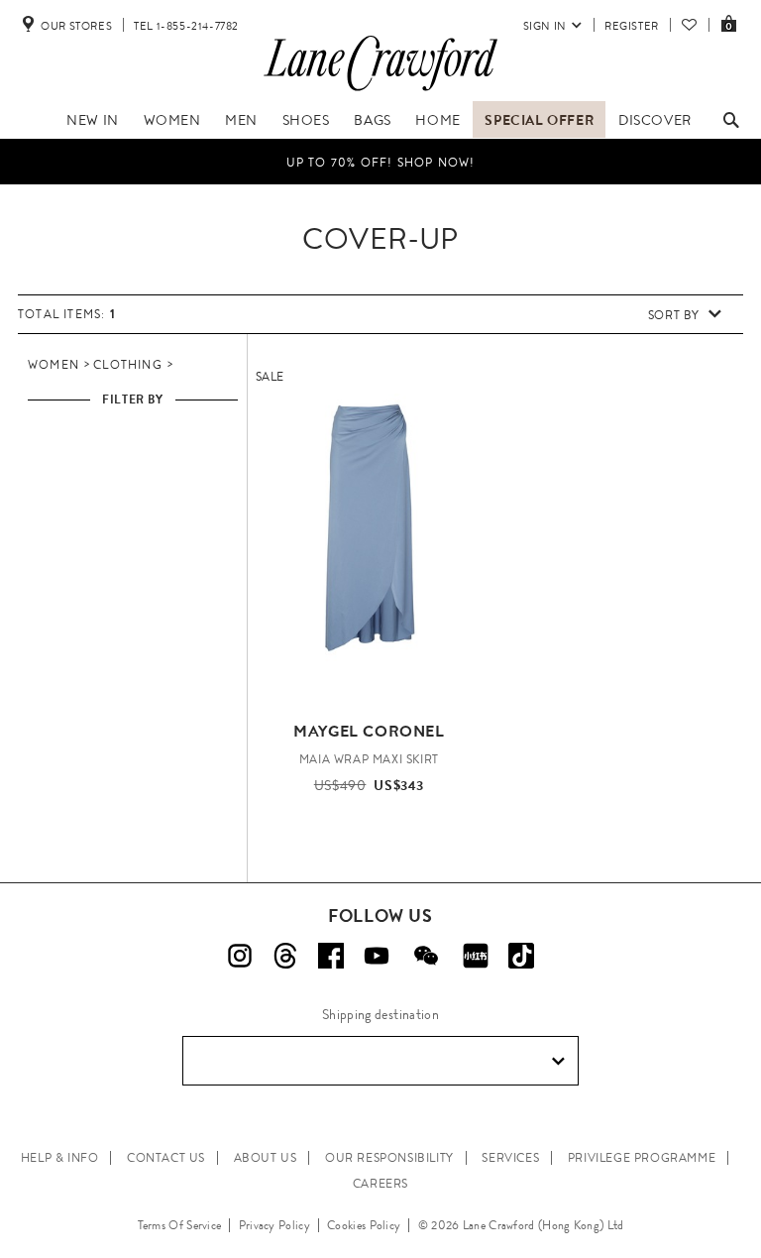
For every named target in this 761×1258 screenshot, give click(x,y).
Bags (372, 120)
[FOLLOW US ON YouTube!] (376, 956)
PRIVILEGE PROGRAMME (641, 1158)
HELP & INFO (60, 1158)
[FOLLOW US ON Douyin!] (521, 956)
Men (241, 120)
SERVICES (510, 1158)
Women (172, 120)
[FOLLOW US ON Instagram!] (240, 955)
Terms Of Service (180, 1225)
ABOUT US (265, 1158)
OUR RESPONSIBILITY (389, 1158)
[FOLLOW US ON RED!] (475, 956)
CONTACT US (166, 1158)
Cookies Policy (363, 1225)
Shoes (306, 120)
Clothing (128, 365)
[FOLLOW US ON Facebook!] (331, 956)
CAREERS (380, 1184)
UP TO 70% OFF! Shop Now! (381, 163)
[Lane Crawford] (380, 91)
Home (437, 120)
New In (92, 120)
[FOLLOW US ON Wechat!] (426, 955)
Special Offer (539, 120)
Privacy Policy (274, 1225)
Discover (655, 120)
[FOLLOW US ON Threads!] (285, 956)
